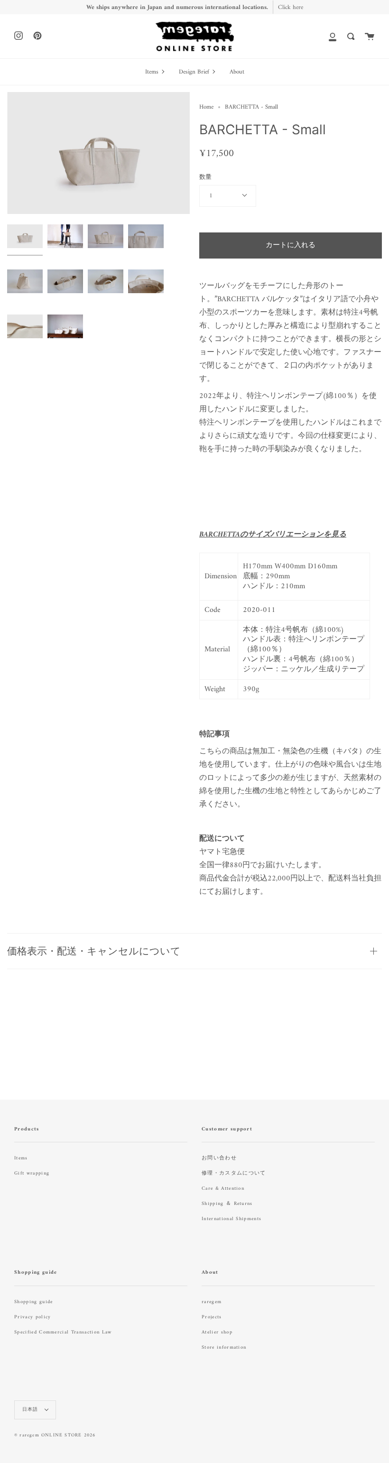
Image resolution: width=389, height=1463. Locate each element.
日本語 (31, 1410)
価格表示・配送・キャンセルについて (94, 951)
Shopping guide (33, 1301)
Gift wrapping (31, 1173)
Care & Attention (223, 1188)
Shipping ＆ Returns (227, 1203)
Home (206, 107)
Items (21, 1158)
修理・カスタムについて (234, 1173)
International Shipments (231, 1218)
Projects (212, 1317)
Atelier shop (217, 1332)
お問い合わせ (219, 1158)
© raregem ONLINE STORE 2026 (54, 1435)
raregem (212, 1301)
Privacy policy (32, 1317)
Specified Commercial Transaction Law (63, 1332)
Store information (224, 1347)
